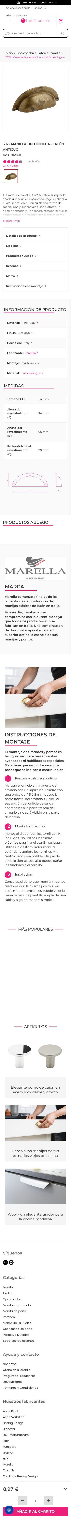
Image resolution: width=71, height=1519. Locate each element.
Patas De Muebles (16, 1335)
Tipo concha (12, 1299)
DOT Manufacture (16, 1435)
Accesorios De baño (17, 1329)
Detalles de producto (21, 236)
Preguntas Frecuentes (19, 1376)
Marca (10, 276)
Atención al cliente (16, 1370)
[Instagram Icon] (11, 1264)
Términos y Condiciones (20, 1388)
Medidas (12, 246)
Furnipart (9, 1447)
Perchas (9, 1317)
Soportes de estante (18, 1341)
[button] (40, 8)
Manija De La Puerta (17, 1323)
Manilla (8, 1287)
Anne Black (11, 1411)
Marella (31, 353)
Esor (6, 1441)
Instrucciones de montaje (24, 286)
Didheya (9, 1429)
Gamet (8, 1452)
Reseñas (12, 266)
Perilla (7, 1293)
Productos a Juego (19, 256)
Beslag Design (13, 1423)
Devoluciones (12, 1382)
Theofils (8, 1470)
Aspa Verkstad (13, 1417)
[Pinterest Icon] (5, 1264)
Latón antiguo (31, 373)
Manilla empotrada (17, 1305)
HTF (5, 1458)
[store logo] (35, 21)
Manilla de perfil (14, 1311)
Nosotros (9, 1364)
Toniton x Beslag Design (20, 1476)
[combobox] (35, 33)
